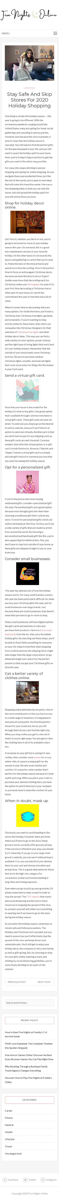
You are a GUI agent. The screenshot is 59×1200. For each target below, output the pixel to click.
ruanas (37, 757)
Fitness (9, 1117)
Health (8, 1132)
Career (8, 1110)
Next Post (44, 982)
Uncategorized (13, 1153)
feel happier (33, 284)
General (9, 1124)
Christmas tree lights (28, 332)
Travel (8, 1146)
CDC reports (33, 896)
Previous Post (17, 982)
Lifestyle (29, 88)
